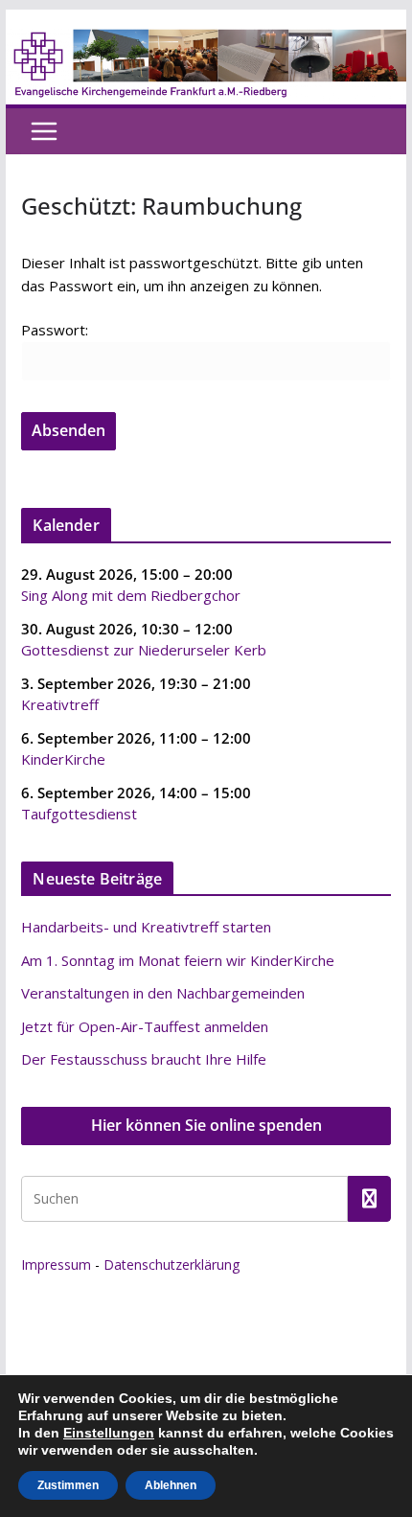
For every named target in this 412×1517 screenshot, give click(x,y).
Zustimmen (68, 1485)
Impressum (56, 1264)
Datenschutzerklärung (171, 1264)
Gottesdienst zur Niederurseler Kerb (143, 649)
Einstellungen (108, 1432)
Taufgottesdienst (79, 813)
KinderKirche (63, 759)
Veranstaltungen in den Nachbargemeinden (163, 992)
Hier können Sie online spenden (206, 1125)
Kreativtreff (60, 704)
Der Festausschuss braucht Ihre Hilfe (143, 1059)
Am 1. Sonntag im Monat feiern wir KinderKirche (177, 960)
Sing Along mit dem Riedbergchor (130, 595)
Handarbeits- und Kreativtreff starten (146, 926)
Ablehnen (170, 1485)
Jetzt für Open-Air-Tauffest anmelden (144, 1026)
